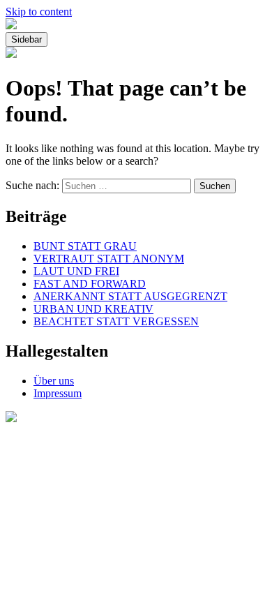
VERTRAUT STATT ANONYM (108, 258)
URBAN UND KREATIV (93, 309)
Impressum (57, 393)
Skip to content (39, 11)
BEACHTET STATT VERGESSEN (116, 321)
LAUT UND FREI (76, 271)
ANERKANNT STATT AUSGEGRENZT (130, 296)
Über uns (53, 381)
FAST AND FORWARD (89, 284)
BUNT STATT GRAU (85, 246)
